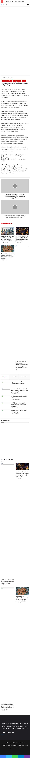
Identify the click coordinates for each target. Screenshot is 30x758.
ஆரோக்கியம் (21, 745)
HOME (3, 745)
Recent (14, 377)
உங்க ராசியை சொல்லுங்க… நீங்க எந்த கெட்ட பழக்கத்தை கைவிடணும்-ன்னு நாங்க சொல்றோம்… (19, 390)
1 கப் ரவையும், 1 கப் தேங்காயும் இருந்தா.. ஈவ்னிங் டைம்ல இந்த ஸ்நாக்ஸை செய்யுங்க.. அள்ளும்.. (7, 256)
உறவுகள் (14, 80)
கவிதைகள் (10, 747)
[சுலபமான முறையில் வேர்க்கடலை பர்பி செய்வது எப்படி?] (6, 412)
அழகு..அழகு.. (9, 77)
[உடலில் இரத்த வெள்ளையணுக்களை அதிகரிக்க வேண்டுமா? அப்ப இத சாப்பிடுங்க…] (6, 405)
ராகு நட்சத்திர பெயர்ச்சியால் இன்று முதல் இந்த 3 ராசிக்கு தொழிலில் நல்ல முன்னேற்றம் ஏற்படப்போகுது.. (22, 238)
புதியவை (23, 80)
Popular (5, 377)
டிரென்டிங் (19, 80)
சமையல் (15, 747)
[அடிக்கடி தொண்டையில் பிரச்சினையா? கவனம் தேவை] (6, 384)
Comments (24, 377)
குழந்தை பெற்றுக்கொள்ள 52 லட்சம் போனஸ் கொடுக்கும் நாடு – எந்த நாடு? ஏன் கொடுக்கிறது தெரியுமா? (7, 238)
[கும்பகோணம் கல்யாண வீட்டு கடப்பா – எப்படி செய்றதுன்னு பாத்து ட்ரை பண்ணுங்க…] (7, 520)
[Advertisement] (15, 23)
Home (4, 77)
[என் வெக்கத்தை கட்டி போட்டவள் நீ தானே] (6, 398)
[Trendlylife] (4, 4)
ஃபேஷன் (3, 80)
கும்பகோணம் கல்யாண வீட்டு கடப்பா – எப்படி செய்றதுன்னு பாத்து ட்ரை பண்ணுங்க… (7, 581)
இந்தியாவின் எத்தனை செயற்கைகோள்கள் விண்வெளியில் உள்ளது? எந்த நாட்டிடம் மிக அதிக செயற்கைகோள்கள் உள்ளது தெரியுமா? (22, 365)
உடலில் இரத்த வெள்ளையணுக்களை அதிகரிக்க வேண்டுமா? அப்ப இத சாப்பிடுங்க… (19, 404)
